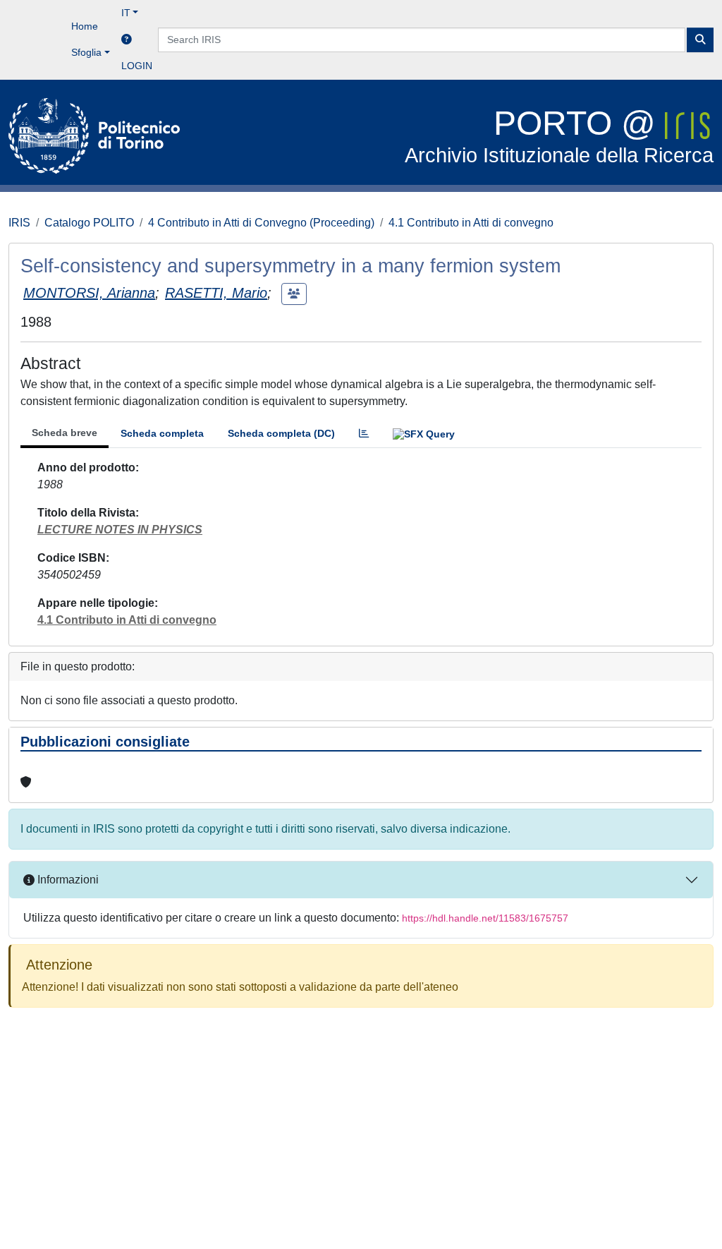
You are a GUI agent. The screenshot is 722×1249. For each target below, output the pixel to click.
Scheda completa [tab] (162, 433)
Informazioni (67, 880)
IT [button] (125, 12)
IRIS (19, 223)
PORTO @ (559, 135)
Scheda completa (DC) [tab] (281, 433)
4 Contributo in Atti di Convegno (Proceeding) (261, 223)
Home (84, 26)
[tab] (364, 433)
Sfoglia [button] (86, 52)
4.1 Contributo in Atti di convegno (470, 223)
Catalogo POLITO (89, 223)
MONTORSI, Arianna (89, 293)
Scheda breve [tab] (64, 432)
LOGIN (136, 65)
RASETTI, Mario (216, 293)
